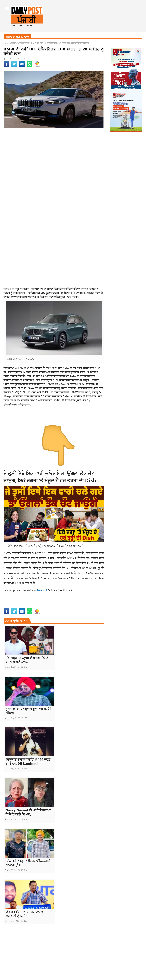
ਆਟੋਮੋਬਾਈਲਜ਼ (23, 43)
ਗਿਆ (32, 400)
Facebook (49, 546)
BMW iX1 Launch (40, 602)
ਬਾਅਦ (71, 563)
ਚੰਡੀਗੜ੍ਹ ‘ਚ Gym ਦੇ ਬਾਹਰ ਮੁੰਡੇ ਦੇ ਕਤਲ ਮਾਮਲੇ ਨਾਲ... (27, 660)
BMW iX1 (25, 602)
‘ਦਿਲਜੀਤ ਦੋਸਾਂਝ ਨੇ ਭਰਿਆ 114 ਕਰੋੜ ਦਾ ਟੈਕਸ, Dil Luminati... (28, 761)
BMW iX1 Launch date (64, 602)
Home (7, 43)
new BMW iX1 (26, 606)
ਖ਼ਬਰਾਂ (13, 43)
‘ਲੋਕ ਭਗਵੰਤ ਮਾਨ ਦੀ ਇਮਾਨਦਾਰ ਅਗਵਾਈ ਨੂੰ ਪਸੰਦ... (24, 913)
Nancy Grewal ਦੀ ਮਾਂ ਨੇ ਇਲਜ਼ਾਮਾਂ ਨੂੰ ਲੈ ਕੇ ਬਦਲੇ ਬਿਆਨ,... (28, 812)
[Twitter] (14, 66)
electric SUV (86, 602)
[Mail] (22, 66)
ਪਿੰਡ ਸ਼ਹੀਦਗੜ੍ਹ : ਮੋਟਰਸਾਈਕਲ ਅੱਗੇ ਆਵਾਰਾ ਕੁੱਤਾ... (28, 863)
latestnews (11, 606)
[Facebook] (6, 66)
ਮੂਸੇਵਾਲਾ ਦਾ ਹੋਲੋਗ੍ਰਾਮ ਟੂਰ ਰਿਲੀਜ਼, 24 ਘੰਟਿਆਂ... (28, 710)
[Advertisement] (54, 159)
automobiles (12, 602)
